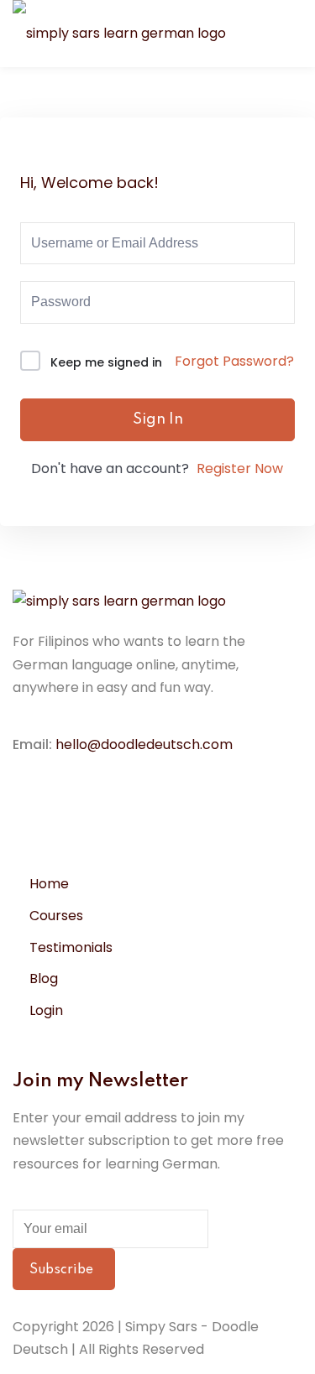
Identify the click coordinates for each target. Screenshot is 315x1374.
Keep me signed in (106, 362)
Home (49, 883)
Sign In (158, 419)
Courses (56, 915)
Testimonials (71, 947)
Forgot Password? (234, 361)
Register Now (240, 468)
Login (46, 1010)
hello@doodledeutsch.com (144, 744)
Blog (43, 978)
